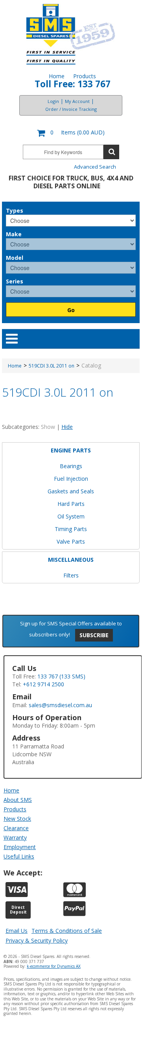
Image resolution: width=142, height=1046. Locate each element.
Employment (20, 847)
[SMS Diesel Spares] (71, 34)
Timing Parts (71, 529)
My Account (77, 101)
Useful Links (19, 856)
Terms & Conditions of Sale (66, 930)
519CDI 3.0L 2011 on (51, 365)
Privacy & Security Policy (37, 940)
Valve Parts (71, 541)
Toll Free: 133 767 (73, 84)
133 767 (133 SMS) (61, 676)
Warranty (15, 837)
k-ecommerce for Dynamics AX (54, 966)
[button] (71, 133)
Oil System (71, 516)
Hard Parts (71, 503)
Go (71, 310)
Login (53, 101)
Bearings (71, 466)
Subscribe (94, 635)
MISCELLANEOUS (71, 559)
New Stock (17, 818)
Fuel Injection (71, 478)
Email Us (17, 930)
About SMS (18, 799)
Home (57, 76)
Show (48, 426)
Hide (67, 426)
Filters (71, 575)
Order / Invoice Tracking (71, 109)
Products (84, 76)
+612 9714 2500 (43, 684)
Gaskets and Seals (71, 491)
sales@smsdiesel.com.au (60, 705)
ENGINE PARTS (71, 450)
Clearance (16, 828)
